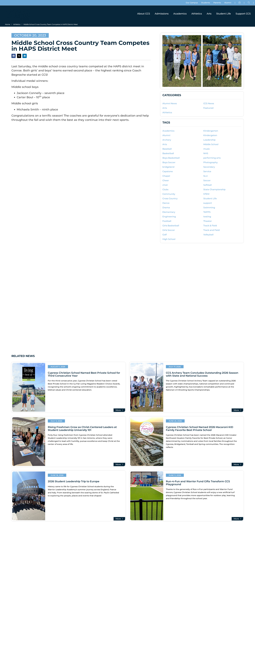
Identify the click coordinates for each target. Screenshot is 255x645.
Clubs (165, 189)
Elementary (168, 212)
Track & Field (210, 225)
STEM (206, 194)
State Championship (214, 189)
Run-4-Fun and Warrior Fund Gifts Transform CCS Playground (198, 483)
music (206, 149)
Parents (217, 2)
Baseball (167, 149)
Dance (165, 203)
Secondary (209, 167)
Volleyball (208, 234)
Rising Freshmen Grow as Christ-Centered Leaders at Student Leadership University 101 (82, 428)
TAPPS (207, 212)
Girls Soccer (168, 230)
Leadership (209, 140)
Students (205, 2)
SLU (205, 176)
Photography (210, 162)
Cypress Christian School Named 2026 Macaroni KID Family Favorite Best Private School (199, 428)
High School (168, 239)
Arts (209, 13)
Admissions (162, 13)
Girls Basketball (170, 225)
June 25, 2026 (175, 421)
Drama (166, 207)
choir (165, 185)
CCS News (208, 103)
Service (207, 171)
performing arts (212, 158)
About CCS (143, 13)
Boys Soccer (168, 162)
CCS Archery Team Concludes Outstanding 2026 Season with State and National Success (202, 374)
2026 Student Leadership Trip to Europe (73, 481)
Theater (207, 221)
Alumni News (169, 103)
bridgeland (168, 167)
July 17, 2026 (175, 366)
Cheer (165, 180)
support (207, 203)
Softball (207, 185)
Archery (166, 140)
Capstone (167, 171)
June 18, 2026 (57, 475)
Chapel (166, 176)
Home (7, 24)
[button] (13, 56)
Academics (180, 13)
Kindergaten (210, 135)
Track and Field (211, 230)
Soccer (207, 180)
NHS (205, 153)
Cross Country (170, 198)
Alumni (227, 2)
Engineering (169, 216)
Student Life (223, 13)
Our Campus (192, 2)
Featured (208, 108)
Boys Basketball (171, 158)
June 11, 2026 (175, 475)
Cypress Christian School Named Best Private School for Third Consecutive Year (84, 374)
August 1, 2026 (58, 366)
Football (166, 221)
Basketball (168, 153)
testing (207, 216)
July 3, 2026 (56, 421)
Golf (164, 234)
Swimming (209, 207)
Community (168, 194)
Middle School (210, 144)
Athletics (196, 13)
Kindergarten (210, 131)
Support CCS (243, 13)
